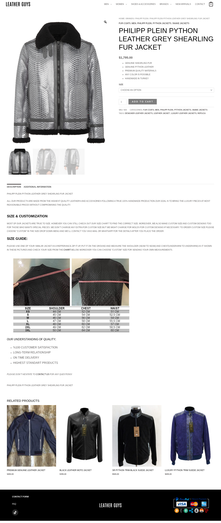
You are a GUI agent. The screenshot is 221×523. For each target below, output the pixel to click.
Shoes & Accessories (143, 4)
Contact (200, 4)
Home (121, 18)
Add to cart (142, 101)
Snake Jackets (180, 23)
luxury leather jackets (183, 113)
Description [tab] (14, 187)
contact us (42, 374)
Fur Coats (125, 23)
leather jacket (162, 113)
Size (121, 84)
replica (201, 113)
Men (106, 4)
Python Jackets (162, 23)
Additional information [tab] (37, 187)
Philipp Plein (141, 18)
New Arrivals (183, 4)
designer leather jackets (139, 113)
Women (120, 4)
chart (67, 250)
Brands (164, 4)
